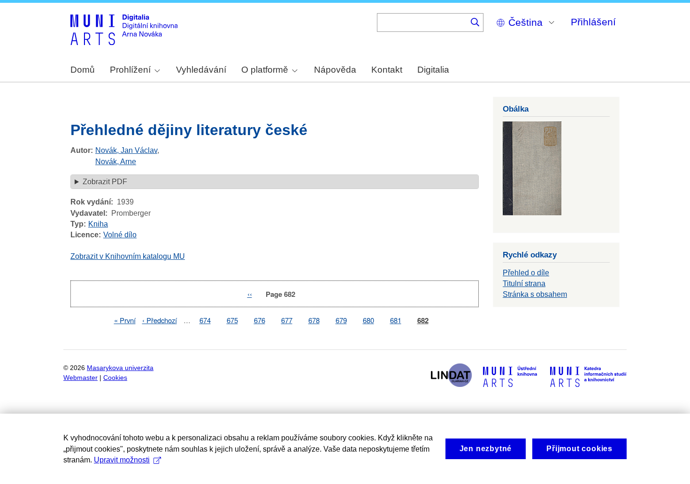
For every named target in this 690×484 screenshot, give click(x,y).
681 (395, 320)
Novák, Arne (115, 162)
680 (368, 320)
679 (341, 320)
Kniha (98, 224)
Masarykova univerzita (120, 367)
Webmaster (80, 377)
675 (232, 320)
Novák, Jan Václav (126, 150)
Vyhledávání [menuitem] (201, 69)
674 (205, 320)
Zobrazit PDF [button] (105, 182)
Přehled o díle (526, 273)
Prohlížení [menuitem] (130, 69)
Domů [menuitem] (82, 69)
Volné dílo (120, 235)
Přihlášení (593, 21)
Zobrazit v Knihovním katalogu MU (127, 256)
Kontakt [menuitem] (386, 69)
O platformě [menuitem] (264, 69)
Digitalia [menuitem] (433, 69)
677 (286, 320)
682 (423, 320)
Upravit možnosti (122, 460)
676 (259, 320)
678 (314, 320)
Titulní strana (524, 283)
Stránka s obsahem (535, 294)
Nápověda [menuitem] (335, 69)
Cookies (115, 377)
